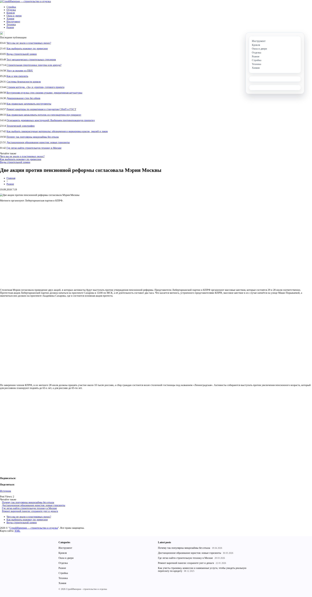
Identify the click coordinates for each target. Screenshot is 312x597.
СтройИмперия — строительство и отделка (34, 527)
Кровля (10, 12)
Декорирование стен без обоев (23, 98)
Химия (10, 18)
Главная (10, 178)
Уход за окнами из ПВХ (19, 70)
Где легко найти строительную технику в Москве (33, 148)
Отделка (11, 9)
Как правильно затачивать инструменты (28, 103)
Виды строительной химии (21, 54)
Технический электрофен (20, 125)
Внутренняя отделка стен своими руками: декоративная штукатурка (44, 92)
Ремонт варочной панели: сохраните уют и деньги (30, 511)
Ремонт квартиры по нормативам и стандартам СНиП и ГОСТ (41, 109)
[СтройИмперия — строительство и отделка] (25, 1)
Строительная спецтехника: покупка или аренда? (33, 65)
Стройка (11, 7)
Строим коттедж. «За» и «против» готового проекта (35, 87)
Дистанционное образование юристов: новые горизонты (38, 142)
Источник (5, 491)
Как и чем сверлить (17, 76)
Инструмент (13, 21)
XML (17, 530)
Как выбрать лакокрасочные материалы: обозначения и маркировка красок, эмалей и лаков (57, 131)
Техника (11, 24)
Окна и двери (14, 15)
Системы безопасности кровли (23, 81)
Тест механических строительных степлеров (31, 59)
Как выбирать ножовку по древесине (27, 48)
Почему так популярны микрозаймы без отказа (32, 136)
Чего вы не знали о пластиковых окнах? (28, 43)
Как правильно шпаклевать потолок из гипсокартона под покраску (43, 114)
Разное (10, 27)
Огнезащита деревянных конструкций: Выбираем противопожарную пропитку (50, 120)
